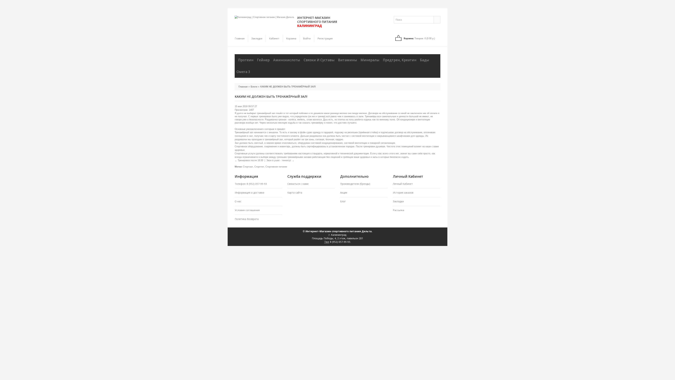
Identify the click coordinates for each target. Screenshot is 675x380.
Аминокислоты (286, 60)
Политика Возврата (247, 219)
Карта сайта (294, 192)
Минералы (370, 60)
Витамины (347, 60)
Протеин (245, 60)
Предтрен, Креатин (399, 60)
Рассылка (398, 210)
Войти (307, 38)
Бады (424, 60)
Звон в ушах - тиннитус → (280, 160)
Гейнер (263, 60)
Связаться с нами (297, 183)
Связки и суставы (319, 60)
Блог (343, 201)
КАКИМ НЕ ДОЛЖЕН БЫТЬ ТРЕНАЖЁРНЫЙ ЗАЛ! (288, 86)
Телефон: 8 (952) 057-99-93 (251, 183)
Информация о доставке (249, 192)
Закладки (256, 38)
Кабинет (274, 38)
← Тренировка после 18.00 (249, 160)
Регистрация (325, 38)
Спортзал (248, 166)
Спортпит (259, 166)
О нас (238, 201)
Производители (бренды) (355, 183)
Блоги (254, 86)
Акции (343, 192)
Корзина (291, 38)
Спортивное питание (276, 166)
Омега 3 (243, 72)
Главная (240, 38)
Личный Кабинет (403, 183)
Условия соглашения (247, 210)
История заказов (403, 192)
